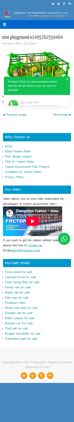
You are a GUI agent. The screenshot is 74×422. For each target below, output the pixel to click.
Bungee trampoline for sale (22, 333)
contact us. (35, 245)
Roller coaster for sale (19, 318)
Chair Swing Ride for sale (22, 282)
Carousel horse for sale (20, 277)
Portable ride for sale (19, 313)
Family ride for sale (18, 287)
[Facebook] (64, 4)
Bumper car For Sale (19, 323)
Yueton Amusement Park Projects (27, 166)
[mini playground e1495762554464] (37, 71)
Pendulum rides (15, 302)
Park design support (18, 156)
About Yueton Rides (18, 151)
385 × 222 (22, 43)
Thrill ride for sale (16, 328)
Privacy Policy (14, 177)
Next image (60, 114)
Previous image (16, 114)
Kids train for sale (16, 297)
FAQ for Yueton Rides (19, 161)
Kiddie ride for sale (17, 292)
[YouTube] (52, 4)
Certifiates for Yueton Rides (23, 171)
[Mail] (69, 4)
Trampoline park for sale (21, 338)
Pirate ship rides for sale (21, 307)
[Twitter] (58, 4)
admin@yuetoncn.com (25, 250)
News (8, 146)
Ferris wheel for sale (18, 272)
